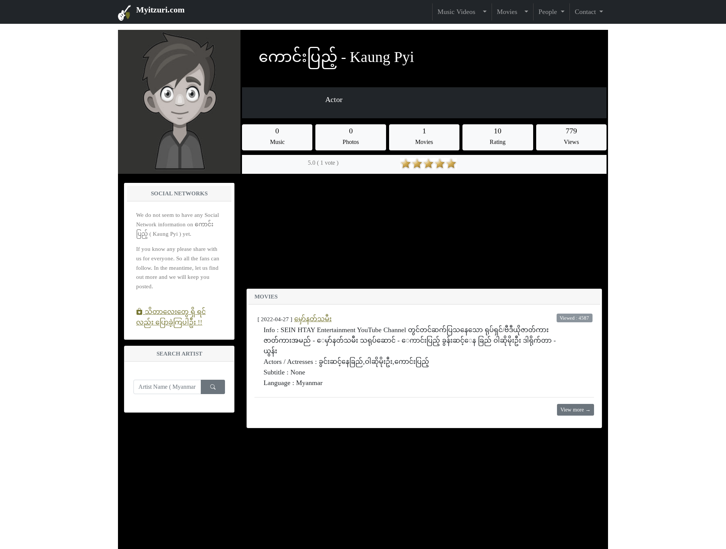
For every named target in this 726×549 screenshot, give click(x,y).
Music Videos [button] (459, 11)
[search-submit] (213, 387)
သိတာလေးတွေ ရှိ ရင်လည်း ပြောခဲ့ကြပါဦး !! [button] (171, 317)
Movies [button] (510, 11)
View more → (575, 410)
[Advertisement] (424, 236)
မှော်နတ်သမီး (313, 319)
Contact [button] (586, 11)
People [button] (548, 11)
